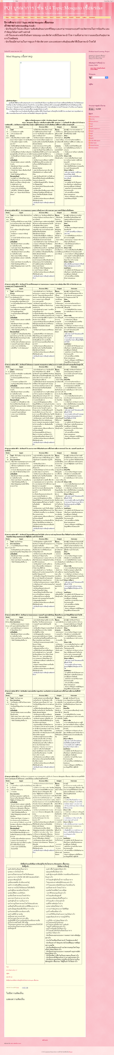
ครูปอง (91, 131)
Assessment (92, 17)
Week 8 (58, 17)
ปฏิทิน (7, 973)
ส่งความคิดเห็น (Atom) (16, 1043)
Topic (7, 967)
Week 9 (65, 17)
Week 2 (19, 17)
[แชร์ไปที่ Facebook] (27, 988)
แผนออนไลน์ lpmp (94, 145)
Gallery (84, 17)
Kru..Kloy (92, 119)
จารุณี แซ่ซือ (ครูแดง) (95, 140)
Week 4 (32, 17)
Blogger (70, 1052)
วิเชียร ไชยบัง (93, 143)
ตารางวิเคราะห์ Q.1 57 (11, 970)
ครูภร (91, 135)
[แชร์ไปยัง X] (26, 988)
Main (7, 17)
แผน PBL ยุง (9, 977)
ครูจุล (91, 124)
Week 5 (39, 17)
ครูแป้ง (92, 138)
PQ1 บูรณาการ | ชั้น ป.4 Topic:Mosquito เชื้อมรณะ (53, 8)
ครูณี (91, 126)
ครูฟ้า (91, 133)
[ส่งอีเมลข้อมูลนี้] (23, 988)
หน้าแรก (45, 1040)
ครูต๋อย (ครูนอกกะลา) (95, 128)
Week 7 (52, 17)
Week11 (78, 17)
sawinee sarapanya (94, 147)
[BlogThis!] (24, 988)
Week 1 (13, 17)
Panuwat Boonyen (94, 121)
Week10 (71, 17)
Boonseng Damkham (94, 116)
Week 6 (45, 17)
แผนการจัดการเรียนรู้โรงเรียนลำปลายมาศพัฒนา (97, 68)
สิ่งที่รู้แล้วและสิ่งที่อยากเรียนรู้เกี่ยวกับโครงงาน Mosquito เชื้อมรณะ (22, 980)
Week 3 (26, 17)
